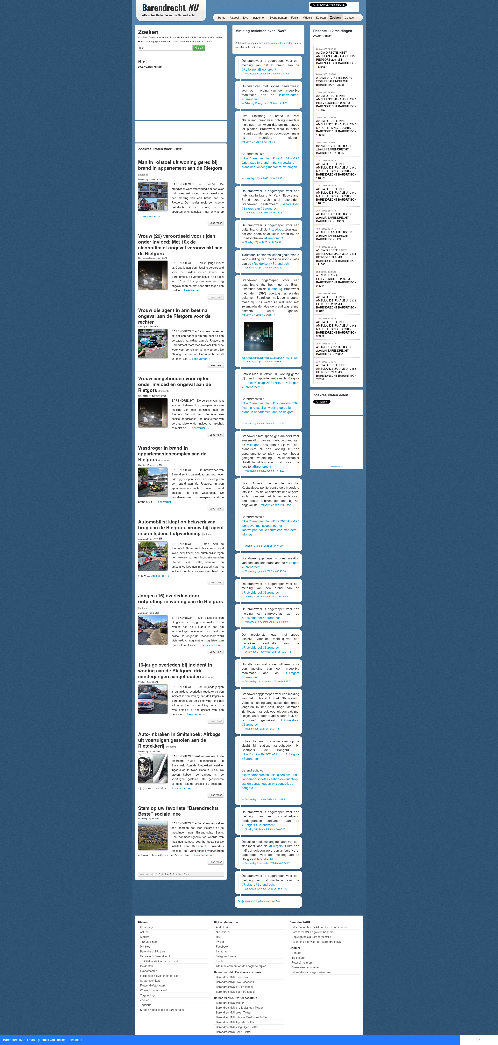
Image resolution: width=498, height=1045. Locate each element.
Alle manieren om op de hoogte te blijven (241, 966)
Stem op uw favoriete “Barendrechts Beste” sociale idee (178, 811)
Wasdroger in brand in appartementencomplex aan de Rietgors (172, 453)
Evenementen (278, 17)
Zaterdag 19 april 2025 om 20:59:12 (263, 267)
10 (179, 874)
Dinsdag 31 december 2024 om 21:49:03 (266, 596)
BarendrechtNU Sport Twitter (233, 1032)
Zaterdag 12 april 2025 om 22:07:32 (263, 361)
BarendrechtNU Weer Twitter (233, 1012)
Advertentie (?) (337, 466)
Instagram (222, 951)
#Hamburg (274, 289)
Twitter (220, 942)
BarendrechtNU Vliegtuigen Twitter (237, 1027)
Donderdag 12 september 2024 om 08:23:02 (268, 681)
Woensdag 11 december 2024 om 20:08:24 (267, 621)
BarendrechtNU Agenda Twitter (235, 1022)
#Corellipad (291, 204)
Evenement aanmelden (306, 967)
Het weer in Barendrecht (155, 956)
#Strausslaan (251, 208)
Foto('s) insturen (302, 962)
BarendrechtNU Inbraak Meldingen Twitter (242, 1017)
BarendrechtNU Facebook (232, 977)
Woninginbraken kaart (153, 990)
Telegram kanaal (226, 956)
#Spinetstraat (290, 720)
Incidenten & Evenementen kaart (160, 976)
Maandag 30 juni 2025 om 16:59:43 (263, 178)
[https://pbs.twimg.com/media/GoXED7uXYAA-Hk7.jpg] (258, 336)
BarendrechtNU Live (152, 951)
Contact (349, 17)
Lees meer (216, 223)
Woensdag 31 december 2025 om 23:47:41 (267, 73)
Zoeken (335, 17)
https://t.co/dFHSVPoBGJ (259, 142)
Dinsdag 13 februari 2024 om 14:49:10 (265, 829)
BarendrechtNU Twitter (230, 1003)
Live (245, 17)
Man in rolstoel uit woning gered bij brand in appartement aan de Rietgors (180, 165)
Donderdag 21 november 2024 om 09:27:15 (268, 651)
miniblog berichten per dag (278, 43)
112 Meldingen (149, 942)
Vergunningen (148, 995)
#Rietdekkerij (261, 263)
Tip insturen (299, 957)
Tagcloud (145, 1005)
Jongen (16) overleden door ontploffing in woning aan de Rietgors (180, 598)
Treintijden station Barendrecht (159, 961)
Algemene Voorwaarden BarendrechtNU (316, 942)
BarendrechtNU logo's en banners (312, 932)
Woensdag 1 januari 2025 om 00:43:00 (265, 571)
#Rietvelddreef (289, 95)
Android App (223, 927)
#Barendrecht (266, 69)
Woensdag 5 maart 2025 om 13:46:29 (264, 470)
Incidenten (259, 17)
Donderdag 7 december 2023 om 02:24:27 (267, 863)
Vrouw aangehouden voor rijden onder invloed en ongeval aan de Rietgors (174, 384)
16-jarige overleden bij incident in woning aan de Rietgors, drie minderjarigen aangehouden (175, 670)
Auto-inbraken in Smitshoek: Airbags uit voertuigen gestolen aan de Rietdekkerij (179, 740)
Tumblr (220, 961)
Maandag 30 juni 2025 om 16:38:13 (263, 212)
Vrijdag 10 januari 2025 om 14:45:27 (264, 545)
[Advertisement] (181, 132)
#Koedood (276, 229)
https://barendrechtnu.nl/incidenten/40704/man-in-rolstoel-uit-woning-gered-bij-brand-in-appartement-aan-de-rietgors (270, 407)
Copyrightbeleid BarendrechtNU (311, 937)
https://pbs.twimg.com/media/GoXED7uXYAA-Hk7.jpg (270, 357)
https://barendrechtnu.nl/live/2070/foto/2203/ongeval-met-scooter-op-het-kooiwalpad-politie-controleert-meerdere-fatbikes (270, 527)
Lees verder (151, 216)
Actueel (234, 17)
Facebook (222, 946)
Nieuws (144, 937)
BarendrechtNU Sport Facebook (235, 991)
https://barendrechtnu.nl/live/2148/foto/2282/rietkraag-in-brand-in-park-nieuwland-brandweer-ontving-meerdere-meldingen (270, 162)
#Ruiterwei (249, 69)
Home (221, 17)
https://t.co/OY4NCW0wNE (260, 754)
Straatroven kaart (150, 980)
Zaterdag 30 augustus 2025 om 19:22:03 (266, 103)
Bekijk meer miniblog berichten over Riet (259, 901)
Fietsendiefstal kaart (152, 985)
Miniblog (145, 946)
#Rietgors (292, 382)
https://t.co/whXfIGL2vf (276, 505)
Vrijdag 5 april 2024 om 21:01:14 (262, 728)
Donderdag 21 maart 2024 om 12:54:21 (265, 799)
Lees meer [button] (75, 1040)
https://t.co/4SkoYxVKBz (258, 315)
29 (185, 874)
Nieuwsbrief (223, 932)
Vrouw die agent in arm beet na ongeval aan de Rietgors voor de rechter (174, 316)
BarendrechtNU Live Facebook (235, 982)
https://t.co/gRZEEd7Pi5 (264, 382)
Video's (307, 17)
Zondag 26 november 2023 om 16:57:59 (266, 888)
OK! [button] (478, 1040)
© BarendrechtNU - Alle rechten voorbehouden (320, 927)
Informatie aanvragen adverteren (312, 972)
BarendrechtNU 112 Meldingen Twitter (239, 1007)
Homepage (147, 927)
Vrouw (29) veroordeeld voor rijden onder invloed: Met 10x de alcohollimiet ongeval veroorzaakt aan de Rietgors (180, 244)
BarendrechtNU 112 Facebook (234, 987)
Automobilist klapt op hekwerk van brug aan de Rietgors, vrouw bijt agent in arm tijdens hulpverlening (181, 527)
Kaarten (321, 17)
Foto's (295, 17)
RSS (218, 937)
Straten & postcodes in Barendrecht (162, 1010)
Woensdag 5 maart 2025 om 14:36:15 (264, 423)
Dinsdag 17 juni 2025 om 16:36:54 (263, 242)
